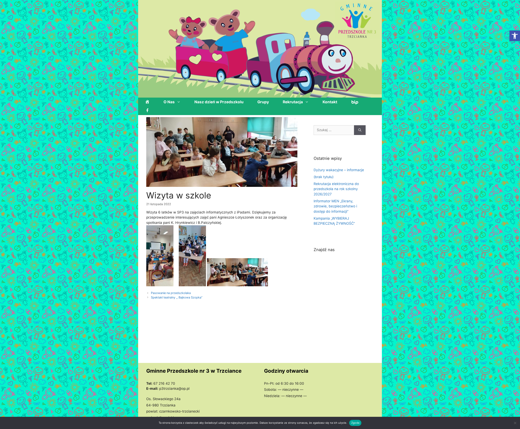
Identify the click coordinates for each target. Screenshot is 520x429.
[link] (514, 35)
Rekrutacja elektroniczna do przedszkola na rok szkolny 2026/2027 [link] (336, 189)
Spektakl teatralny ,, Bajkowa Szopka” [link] (177, 297)
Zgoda (355, 422)
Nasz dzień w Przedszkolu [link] (219, 102)
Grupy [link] (263, 102)
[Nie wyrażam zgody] (515, 423)
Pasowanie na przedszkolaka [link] (171, 293)
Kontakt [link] (330, 102)
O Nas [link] (169, 102)
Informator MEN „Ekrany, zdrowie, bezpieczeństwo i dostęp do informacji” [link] (335, 206)
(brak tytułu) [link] (324, 177)
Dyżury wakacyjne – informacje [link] (339, 170)
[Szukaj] (360, 130)
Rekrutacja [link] (293, 102)
